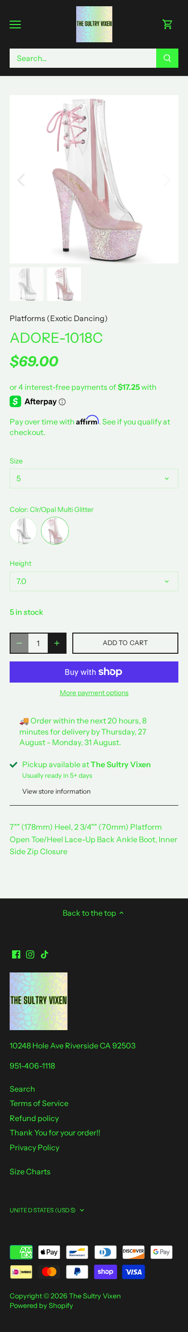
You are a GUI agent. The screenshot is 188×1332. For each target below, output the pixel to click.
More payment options (94, 693)
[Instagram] (30, 953)
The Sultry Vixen (95, 1296)
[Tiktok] (44, 953)
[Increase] (57, 643)
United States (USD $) (43, 1210)
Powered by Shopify (41, 1305)
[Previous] (22, 179)
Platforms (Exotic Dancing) (59, 318)
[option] (94, 179)
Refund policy (34, 1118)
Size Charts (30, 1171)
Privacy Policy (34, 1147)
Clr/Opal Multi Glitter (54, 530)
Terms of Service (39, 1103)
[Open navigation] (15, 24)
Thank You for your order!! (55, 1132)
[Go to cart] (168, 24)
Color (18, 510)
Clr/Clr (23, 530)
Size (16, 461)
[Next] (166, 179)
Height (20, 564)
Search (22, 1089)
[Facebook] (16, 953)
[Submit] (167, 58)
